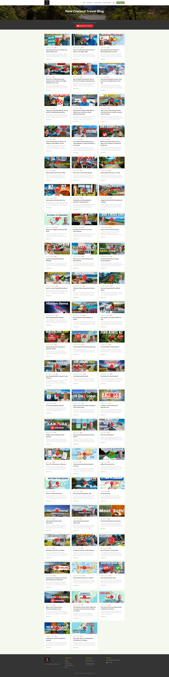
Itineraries (89, 2)
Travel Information (107, 2)
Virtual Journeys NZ (90, 663)
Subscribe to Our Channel (85, 25)
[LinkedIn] (111, 662)
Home (84, 2)
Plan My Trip (120, 2)
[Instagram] (109, 662)
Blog (114, 2)
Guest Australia (89, 660)
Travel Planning (97, 2)
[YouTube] (106, 662)
